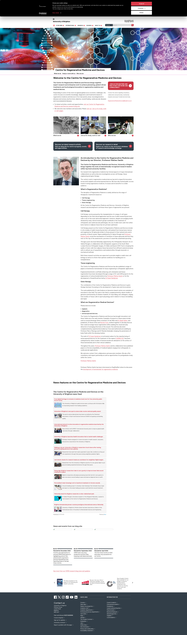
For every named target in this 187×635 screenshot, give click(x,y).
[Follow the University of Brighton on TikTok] (67, 597)
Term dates (83, 613)
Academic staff (84, 608)
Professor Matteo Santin (115, 276)
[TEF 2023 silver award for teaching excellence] (60, 583)
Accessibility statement (86, 630)
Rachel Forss (104, 322)
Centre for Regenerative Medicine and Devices (80, 70)
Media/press (110, 606)
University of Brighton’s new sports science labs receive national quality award (77, 411)
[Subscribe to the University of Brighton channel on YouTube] (72, 597)
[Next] (132, 582)
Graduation (83, 621)
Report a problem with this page (63, 625)
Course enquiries (59, 617)
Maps (81, 615)
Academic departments (86, 610)
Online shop (83, 625)
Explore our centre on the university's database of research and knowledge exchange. (112, 146)
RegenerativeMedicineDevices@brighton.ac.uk (119, 100)
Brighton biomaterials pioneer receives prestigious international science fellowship (78, 504)
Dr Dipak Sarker (122, 320)
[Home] (54, 25)
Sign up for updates (59, 620)
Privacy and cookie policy (87, 628)
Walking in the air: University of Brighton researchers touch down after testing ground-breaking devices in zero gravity (77, 448)
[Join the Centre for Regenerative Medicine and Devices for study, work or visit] (93, 125)
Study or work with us (68, 73)
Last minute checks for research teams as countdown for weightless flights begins (78, 459)
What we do (57, 73)
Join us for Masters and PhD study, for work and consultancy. (119, 85)
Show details (55, 12)
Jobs (81, 623)
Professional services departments (89, 612)
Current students (111, 602)
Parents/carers (111, 610)
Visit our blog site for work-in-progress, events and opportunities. (70, 146)
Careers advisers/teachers (114, 608)
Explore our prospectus (86, 606)
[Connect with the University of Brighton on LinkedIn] (76, 597)
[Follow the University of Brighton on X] (59, 597)
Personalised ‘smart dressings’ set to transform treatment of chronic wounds (77, 483)
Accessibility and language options (129, 21)
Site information (84, 627)
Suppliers (109, 615)
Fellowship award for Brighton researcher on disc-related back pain (74, 494)
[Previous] (54, 582)
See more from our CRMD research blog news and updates (71, 571)
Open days (83, 604)
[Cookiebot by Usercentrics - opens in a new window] (42, 13)
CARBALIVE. (120, 338)
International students (113, 604)
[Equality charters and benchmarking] (111, 584)
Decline (141, 12)
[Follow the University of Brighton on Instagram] (63, 597)
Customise (140, 8)
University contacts (59, 622)
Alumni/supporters (112, 613)
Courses (82, 602)
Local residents (111, 617)
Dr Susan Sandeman (111, 278)
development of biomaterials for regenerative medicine (100, 369)
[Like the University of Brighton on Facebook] (55, 597)
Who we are (80, 73)
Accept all (141, 3)
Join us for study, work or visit (90, 135)
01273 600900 (68, 615)
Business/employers (112, 612)
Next (105, 514)
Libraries (82, 617)
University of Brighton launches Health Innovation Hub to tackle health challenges (78, 436)
